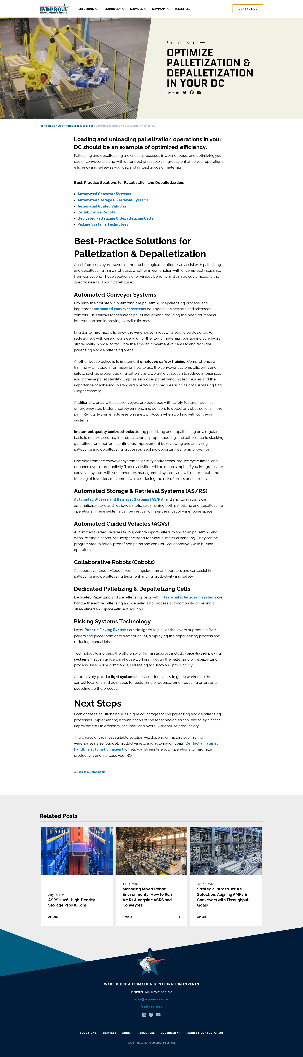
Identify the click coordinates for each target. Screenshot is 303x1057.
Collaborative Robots (97, 212)
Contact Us (247, 9)
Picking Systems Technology (103, 224)
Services (136, 9)
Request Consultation (204, 1033)
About (127, 1033)
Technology (112, 9)
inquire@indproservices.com (151, 999)
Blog (60, 126)
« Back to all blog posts (89, 772)
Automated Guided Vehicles (102, 206)
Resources (182, 9)
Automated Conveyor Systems (104, 194)
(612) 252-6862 (151, 1007)
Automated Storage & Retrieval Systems (113, 200)
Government (170, 1033)
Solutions (86, 9)
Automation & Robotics (79, 126)
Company (159, 9)
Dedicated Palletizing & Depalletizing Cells (115, 218)
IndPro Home (47, 126)
